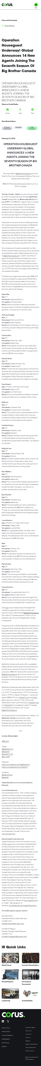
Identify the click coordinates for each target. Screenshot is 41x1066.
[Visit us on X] (8, 1022)
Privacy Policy (29, 1034)
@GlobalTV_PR (7, 754)
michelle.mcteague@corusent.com (14, 936)
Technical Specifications (31, 1047)
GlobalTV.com (24, 697)
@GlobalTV (6, 752)
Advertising (5, 1043)
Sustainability (6, 1039)
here (7, 608)
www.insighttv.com (30, 900)
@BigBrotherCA (7, 749)
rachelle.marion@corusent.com (13, 923)
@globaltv (5, 777)
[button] (36, 4)
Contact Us (28, 1037)
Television (18, 127)
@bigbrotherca (7, 775)
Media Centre (6, 1031)
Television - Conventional (7, 128)
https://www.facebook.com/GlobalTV (15, 767)
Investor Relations (7, 1035)
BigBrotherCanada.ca (23, 173)
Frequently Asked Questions (32, 1044)
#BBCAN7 (5, 741)
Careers (4, 1046)
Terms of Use (28, 1030)
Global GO (8, 705)
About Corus (6, 1028)
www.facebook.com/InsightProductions (23, 905)
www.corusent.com (8, 834)
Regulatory (28, 1040)
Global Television (32, 128)
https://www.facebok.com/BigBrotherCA (16, 764)
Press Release (9, 26)
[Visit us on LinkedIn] (3, 1022)
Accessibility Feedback (30, 1027)
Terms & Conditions (30, 1050)
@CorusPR (6, 757)
